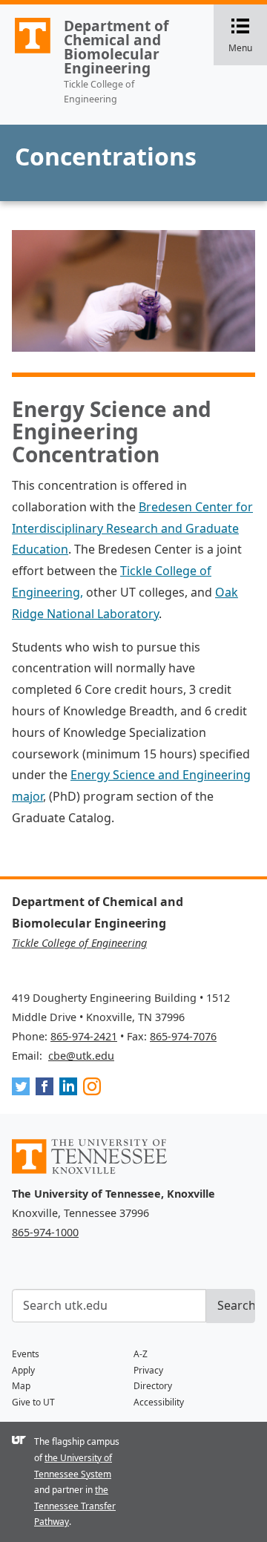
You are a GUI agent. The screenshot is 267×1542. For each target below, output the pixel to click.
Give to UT (33, 1402)
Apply (23, 1370)
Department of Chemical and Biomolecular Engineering (116, 47)
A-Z (141, 1354)
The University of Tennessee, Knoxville (26, 52)
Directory (153, 1385)
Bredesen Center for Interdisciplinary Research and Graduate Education (132, 528)
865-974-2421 (83, 1036)
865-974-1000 (45, 1232)
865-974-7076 (183, 1036)
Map (21, 1385)
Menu (247, 36)
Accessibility (159, 1402)
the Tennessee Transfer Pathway (75, 1505)
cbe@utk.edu (81, 1056)
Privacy (148, 1370)
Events (25, 1354)
